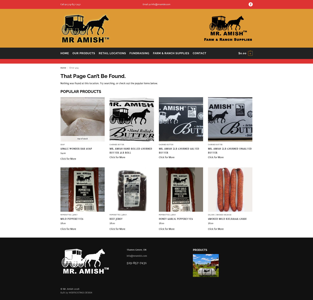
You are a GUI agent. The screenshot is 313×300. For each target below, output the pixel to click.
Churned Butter (117, 145)
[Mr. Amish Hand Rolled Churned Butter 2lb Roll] (132, 119)
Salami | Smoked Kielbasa (220, 215)
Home (63, 68)
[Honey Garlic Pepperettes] (181, 189)
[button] (245, 53)
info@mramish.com (160, 4)
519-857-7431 (137, 263)
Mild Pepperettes (71, 218)
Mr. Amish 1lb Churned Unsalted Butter (230, 150)
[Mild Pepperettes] (82, 189)
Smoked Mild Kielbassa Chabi (227, 218)
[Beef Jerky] (132, 189)
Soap (62, 145)
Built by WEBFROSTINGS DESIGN (76, 292)
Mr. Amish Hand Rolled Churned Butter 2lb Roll (131, 150)
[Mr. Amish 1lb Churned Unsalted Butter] (230, 119)
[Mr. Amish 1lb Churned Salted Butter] (181, 119)
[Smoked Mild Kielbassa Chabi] (230, 189)
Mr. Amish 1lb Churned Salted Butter (179, 150)
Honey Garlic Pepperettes (176, 218)
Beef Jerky (116, 218)
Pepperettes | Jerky (69, 215)
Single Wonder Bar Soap (76, 148)
